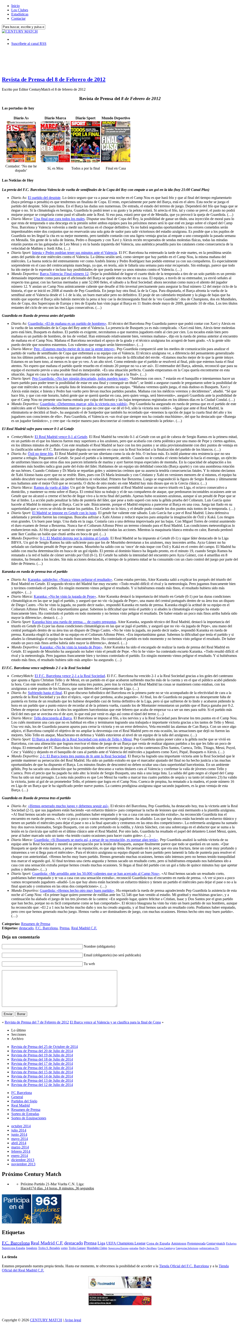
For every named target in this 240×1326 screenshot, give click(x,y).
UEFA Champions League (126, 1243)
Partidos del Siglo (24, 1101)
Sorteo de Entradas (25, 1114)
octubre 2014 (21, 1126)
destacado (26, 928)
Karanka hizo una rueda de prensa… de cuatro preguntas (74, 622)
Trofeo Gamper (77, 1248)
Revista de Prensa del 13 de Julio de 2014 (42, 1080)
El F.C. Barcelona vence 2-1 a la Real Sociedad (70, 676)
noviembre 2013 (23, 1164)
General (17, 1097)
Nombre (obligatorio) (99, 946)
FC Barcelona (21, 1093)
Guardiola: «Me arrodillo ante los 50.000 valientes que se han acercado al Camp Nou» (96, 874)
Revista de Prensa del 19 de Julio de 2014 (42, 1055)
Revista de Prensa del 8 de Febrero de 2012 (53, 79)
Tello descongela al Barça (53, 718)
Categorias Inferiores (187, 1248)
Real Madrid (20, 1105)
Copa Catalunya (166, 1248)
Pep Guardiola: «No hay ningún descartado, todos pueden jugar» (80, 378)
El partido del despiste (44, 198)
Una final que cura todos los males (59, 219)
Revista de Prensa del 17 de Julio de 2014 (42, 1064)
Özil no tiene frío (40, 454)
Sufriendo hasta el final (45, 693)
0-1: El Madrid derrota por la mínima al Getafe (74, 538)
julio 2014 (18, 1130)
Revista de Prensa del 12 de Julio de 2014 (42, 1085)
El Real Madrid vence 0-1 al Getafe (61, 437)
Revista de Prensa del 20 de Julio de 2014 (42, 1051)
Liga (101, 1243)
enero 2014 (19, 1156)
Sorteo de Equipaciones (28, 1118)
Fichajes (231, 1243)
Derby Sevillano (148, 1248)
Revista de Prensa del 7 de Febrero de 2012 (37, 1022)
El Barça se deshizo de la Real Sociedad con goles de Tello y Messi (82, 739)
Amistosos (178, 1243)
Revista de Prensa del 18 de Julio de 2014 (42, 1059)
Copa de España (158, 1243)
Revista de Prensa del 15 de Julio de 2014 (42, 1072)
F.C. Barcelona (46, 928)
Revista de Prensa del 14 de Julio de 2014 (42, 1076)
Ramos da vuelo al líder (51, 487)
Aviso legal (72, 1320)
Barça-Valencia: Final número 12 (64, 274)
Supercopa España (13, 1248)
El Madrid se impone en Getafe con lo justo (64, 513)
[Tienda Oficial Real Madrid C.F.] (120, 1287)
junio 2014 (19, 1134)
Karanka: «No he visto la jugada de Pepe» (65, 596)
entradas (133, 1248)
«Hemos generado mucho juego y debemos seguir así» (68, 806)
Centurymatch (215, 1243)
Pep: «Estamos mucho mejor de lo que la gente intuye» (74, 349)
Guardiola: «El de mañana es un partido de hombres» (67, 324)
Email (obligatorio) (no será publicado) (112, 955)
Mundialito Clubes (97, 1248)
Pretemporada (196, 1243)
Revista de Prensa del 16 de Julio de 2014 (42, 1068)
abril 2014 (18, 1143)
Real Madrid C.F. (84, 928)
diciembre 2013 (22, 1160)
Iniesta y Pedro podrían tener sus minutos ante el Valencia (74, 253)
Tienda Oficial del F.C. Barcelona (184, 1266)
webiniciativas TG (209, 1248)
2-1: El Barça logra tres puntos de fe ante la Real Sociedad (83, 756)
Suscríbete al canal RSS (28, 44)
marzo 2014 (20, 1147)
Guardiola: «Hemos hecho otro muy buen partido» (77, 890)
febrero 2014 (20, 1151)
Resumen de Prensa (35, 924)
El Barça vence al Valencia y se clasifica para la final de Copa (115, 1022)
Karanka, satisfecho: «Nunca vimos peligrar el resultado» (70, 580)
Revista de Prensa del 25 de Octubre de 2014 (44, 1047)
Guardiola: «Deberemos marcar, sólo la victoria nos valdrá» (84, 404)
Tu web (89, 964)
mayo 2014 (19, 1139)
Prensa (64, 928)
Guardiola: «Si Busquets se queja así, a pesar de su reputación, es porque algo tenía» (96, 840)
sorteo (64, 1248)
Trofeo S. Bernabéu (49, 1248)
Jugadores (31, 1248)
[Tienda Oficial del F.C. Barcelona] (120, 1304)
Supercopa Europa (118, 1248)
